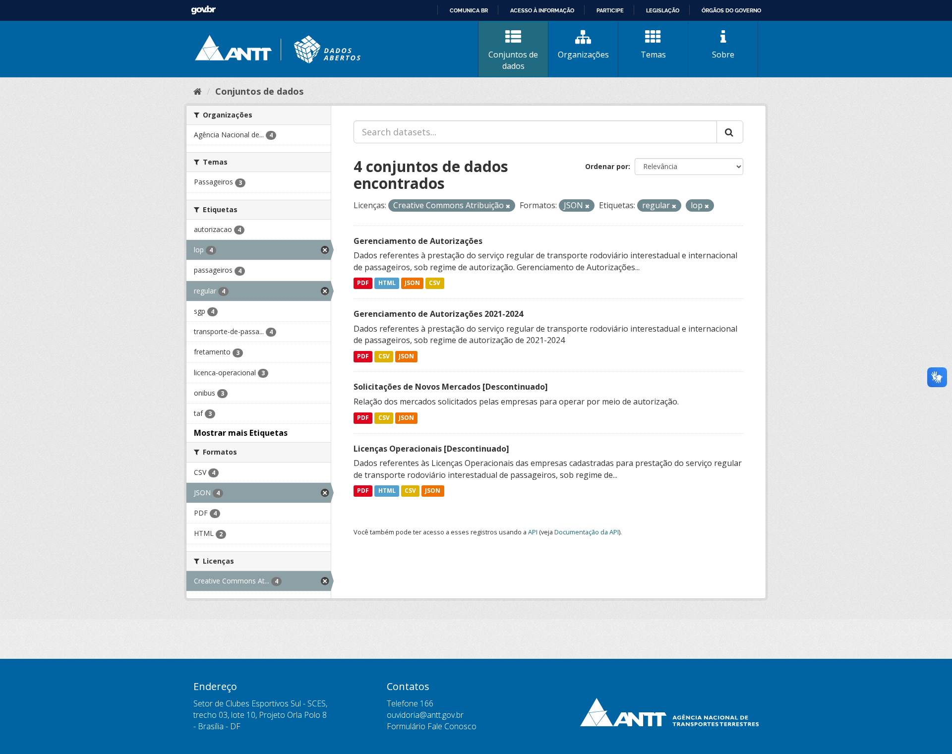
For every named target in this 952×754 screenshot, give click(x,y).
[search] (729, 131)
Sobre (723, 54)
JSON (412, 283)
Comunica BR (469, 10)
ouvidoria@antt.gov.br (425, 714)
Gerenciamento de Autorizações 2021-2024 (438, 313)
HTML (387, 283)
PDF (363, 283)
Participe (610, 10)
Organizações (583, 54)
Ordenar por (606, 166)
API (532, 531)
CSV (434, 283)
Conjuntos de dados (513, 60)
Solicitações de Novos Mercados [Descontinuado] (451, 386)
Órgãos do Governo (731, 10)
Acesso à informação (542, 10)
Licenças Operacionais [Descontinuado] (431, 448)
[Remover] (508, 206)
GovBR (203, 10)
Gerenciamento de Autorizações (418, 240)
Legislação (662, 10)
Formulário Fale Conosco (431, 726)
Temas (653, 54)
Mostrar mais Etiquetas (241, 432)
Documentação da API (586, 531)
